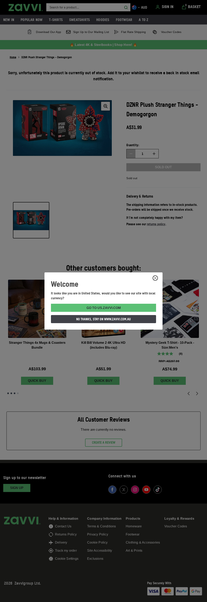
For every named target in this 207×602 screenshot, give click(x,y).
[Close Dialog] (155, 278)
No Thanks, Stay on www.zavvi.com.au (103, 319)
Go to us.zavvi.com (104, 308)
